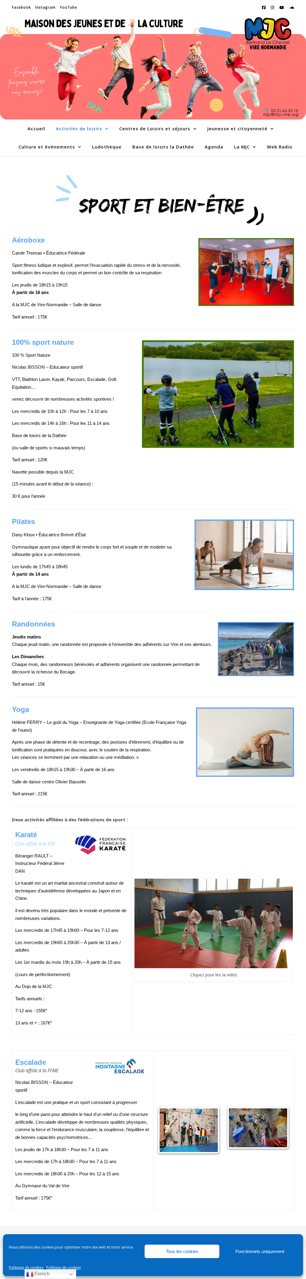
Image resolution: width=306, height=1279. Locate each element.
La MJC (242, 147)
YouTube (68, 7)
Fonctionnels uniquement (259, 1251)
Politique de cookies (26, 1267)
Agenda (214, 147)
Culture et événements (47, 147)
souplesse (114, 1129)
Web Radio (280, 147)
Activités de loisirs (79, 128)
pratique (60, 1102)
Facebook (21, 7)
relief (107, 1114)
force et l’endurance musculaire (66, 1129)
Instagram (45, 7)
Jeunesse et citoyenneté (237, 128)
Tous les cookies (182, 1251)
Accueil (36, 128)
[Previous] (168, 1130)
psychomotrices (72, 1137)
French (41, 1273)
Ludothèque (107, 147)
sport (85, 1102)
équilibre (136, 1129)
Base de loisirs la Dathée (163, 147)
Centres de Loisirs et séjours (154, 128)
